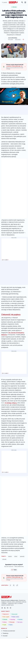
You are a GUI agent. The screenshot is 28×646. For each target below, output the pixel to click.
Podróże (20, 619)
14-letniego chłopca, (11, 403)
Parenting (12, 619)
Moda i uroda (15, 616)
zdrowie (4, 559)
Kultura (5, 622)
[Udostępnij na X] (13, 585)
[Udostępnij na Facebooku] (10, 585)
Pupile (4, 624)
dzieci (15, 556)
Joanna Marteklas (12, 37)
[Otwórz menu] (25, 2)
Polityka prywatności (9, 631)
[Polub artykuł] (23, 39)
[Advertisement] (14, 248)
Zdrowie (5, 619)
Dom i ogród (6, 616)
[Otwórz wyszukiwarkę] (22, 2)
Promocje (12, 622)
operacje (22, 556)
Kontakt (5, 636)
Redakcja (5, 633)
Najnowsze (6, 614)
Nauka (10, 624)
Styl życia (20, 622)
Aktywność (14, 614)
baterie (10, 556)
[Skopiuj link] (17, 585)
